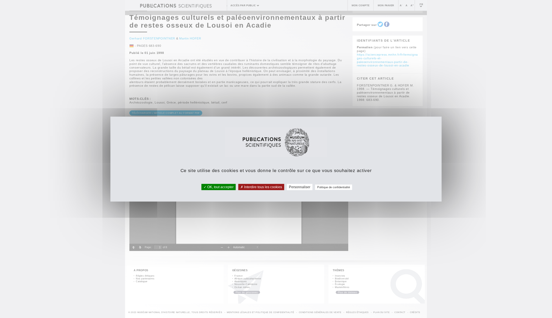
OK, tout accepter (220, 187)
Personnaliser (299, 187)
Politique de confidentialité (333, 187)
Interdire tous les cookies (262, 187)
